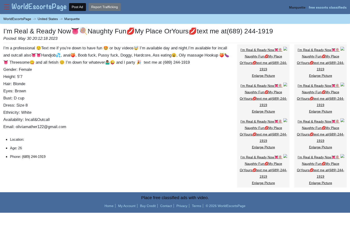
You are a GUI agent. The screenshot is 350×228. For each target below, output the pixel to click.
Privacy (181, 206)
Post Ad (77, 7)
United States (48, 19)
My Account (126, 206)
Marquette (72, 19)
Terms (196, 206)
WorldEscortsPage (17, 19)
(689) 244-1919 (33, 157)
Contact (166, 206)
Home (109, 206)
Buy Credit (148, 206)
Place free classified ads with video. (175, 197)
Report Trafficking (104, 7)
